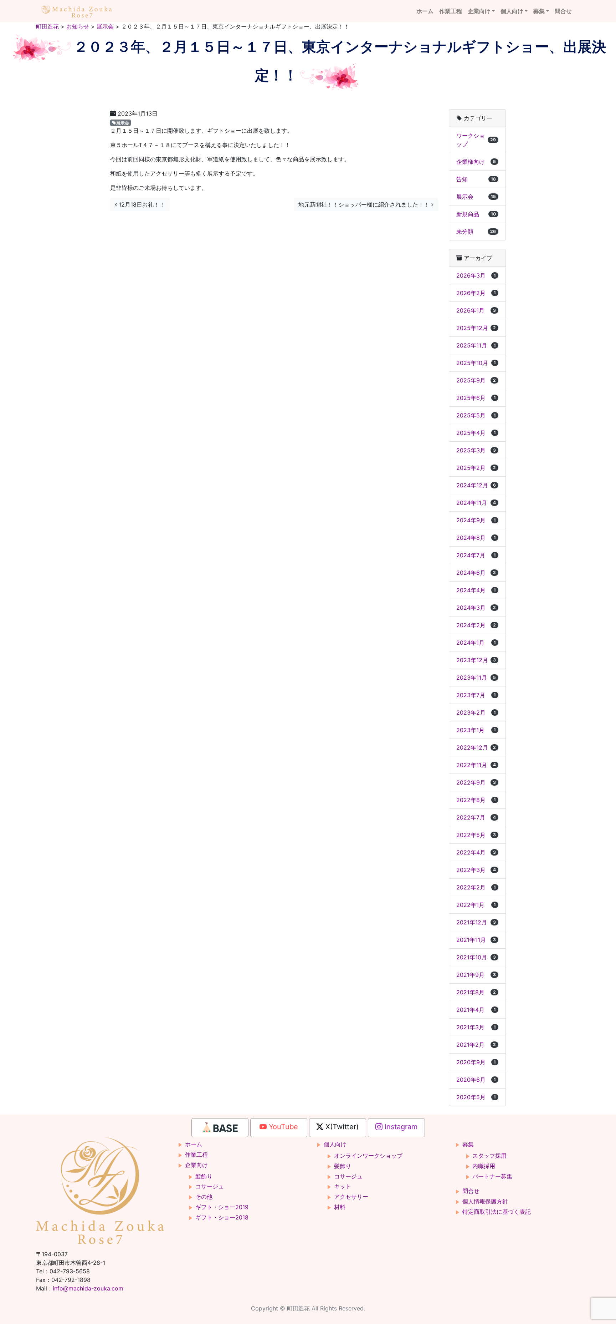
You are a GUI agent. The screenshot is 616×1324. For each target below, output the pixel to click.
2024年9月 (476, 520)
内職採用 (483, 1166)
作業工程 (450, 11)
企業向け (479, 11)
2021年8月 (476, 992)
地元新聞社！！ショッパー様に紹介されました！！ (364, 204)
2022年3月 (476, 869)
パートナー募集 (492, 1176)
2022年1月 (476, 904)
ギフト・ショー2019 (221, 1207)
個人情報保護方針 (485, 1201)
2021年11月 (476, 939)
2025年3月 (476, 450)
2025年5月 (476, 415)
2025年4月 (476, 432)
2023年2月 (476, 712)
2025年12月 (476, 327)
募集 (539, 11)
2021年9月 (476, 974)
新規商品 (476, 214)
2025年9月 (476, 380)
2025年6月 (476, 397)
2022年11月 (476, 764)
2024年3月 (476, 607)
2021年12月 (476, 922)
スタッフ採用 (489, 1155)
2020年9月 (476, 1062)
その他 (203, 1196)
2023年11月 (476, 677)
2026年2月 (476, 292)
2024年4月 (476, 590)
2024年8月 (476, 537)
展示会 (122, 122)
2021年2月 (476, 1044)
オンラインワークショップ (368, 1155)
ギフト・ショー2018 (221, 1217)
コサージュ (209, 1186)
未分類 (476, 231)
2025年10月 (476, 362)
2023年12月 (476, 660)
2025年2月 (476, 467)
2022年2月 (476, 887)
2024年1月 (476, 642)
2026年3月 (476, 275)
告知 (476, 179)
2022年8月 (476, 799)
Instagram (400, 1126)
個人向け (511, 11)
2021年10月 (476, 957)
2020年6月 (476, 1079)
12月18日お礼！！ (141, 204)
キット (342, 1186)
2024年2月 (476, 625)
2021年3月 (476, 1027)
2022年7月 (476, 817)
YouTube (282, 1126)
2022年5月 (476, 834)
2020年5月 (476, 1097)
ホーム (424, 11)
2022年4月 (476, 852)
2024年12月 (476, 485)
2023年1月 (476, 730)
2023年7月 (476, 695)
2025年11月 (476, 345)
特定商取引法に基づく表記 (496, 1211)
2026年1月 (476, 310)
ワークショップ (476, 140)
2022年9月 (476, 782)
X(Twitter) (341, 1126)
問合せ (563, 11)
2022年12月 (476, 747)
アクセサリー (351, 1196)
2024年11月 (476, 502)
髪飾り (203, 1176)
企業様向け (476, 161)
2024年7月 (476, 555)
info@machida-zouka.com (88, 1288)
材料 (339, 1207)
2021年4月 (476, 1009)
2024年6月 (476, 572)
